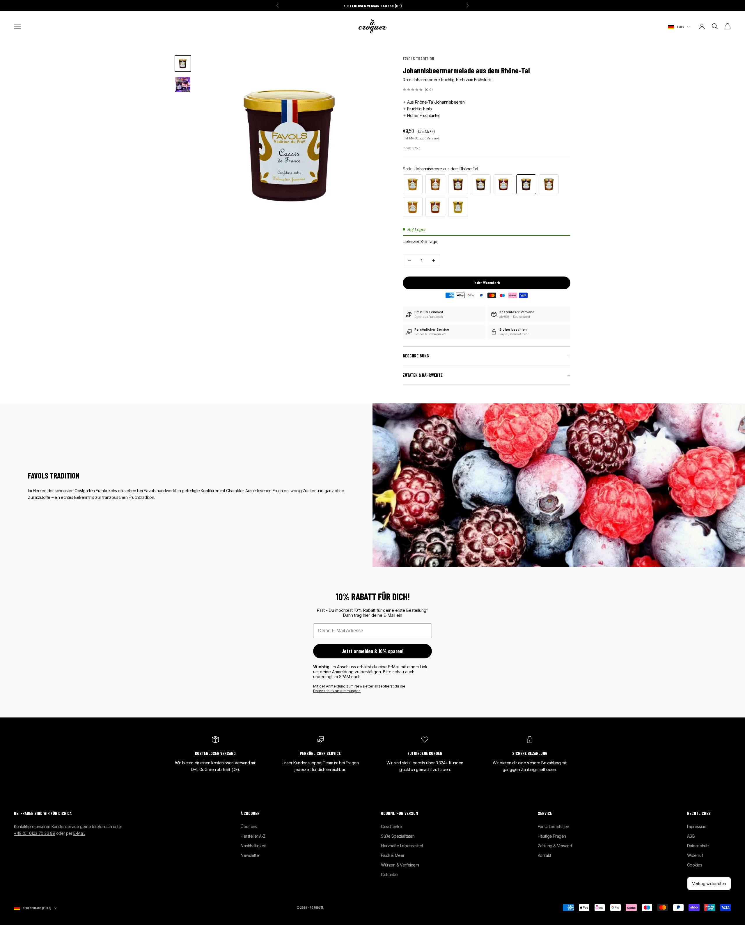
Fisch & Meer (393, 855)
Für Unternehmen (553, 826)
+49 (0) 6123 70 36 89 (34, 833)
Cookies (694, 864)
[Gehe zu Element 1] (183, 63)
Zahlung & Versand (555, 845)
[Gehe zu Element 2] (183, 84)
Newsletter (250, 855)
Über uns (249, 826)
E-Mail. (79, 833)
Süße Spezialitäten (397, 836)
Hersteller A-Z (253, 836)
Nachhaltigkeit (253, 845)
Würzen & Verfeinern (400, 864)
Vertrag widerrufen (709, 883)
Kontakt (544, 855)
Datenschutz (698, 845)
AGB (691, 836)
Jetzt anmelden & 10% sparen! (372, 651)
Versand (433, 138)
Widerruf (695, 855)
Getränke (389, 874)
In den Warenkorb (486, 282)
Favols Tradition (418, 58)
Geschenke (391, 826)
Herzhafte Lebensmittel (402, 845)
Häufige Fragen (552, 836)
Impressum (696, 826)
